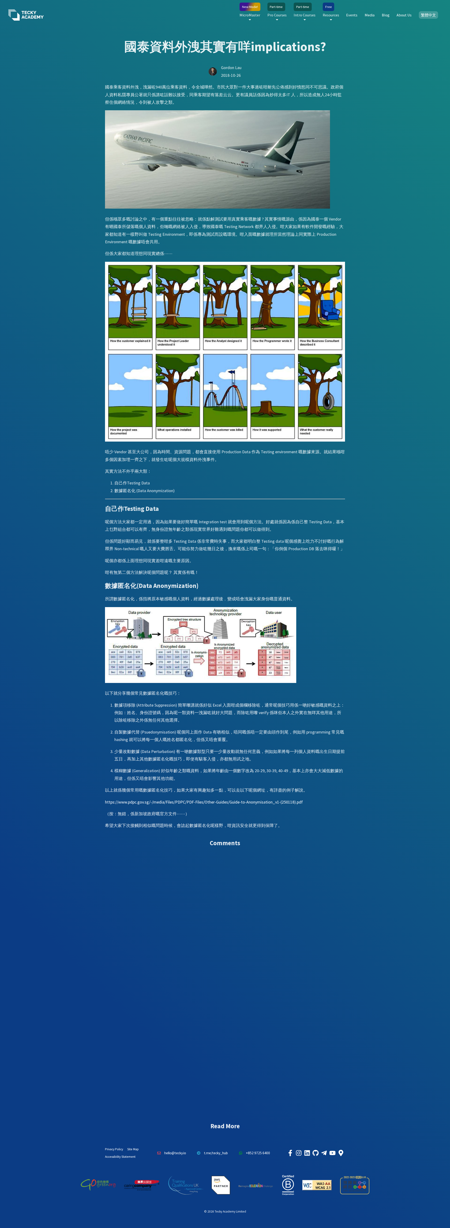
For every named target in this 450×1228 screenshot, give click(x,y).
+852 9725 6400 (258, 1153)
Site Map (133, 1149)
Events (351, 15)
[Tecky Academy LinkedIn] (307, 1153)
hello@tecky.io (175, 1153)
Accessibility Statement (120, 1157)
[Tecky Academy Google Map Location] (341, 1153)
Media (370, 15)
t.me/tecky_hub (216, 1153)
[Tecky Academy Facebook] (290, 1153)
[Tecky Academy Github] (315, 1153)
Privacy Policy (114, 1149)
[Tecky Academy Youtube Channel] (332, 1153)
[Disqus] (225, 918)
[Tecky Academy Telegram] (324, 1153)
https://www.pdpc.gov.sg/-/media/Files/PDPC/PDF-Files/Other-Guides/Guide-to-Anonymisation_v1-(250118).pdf (204, 802)
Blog (386, 15)
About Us (404, 15)
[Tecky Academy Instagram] (298, 1153)
